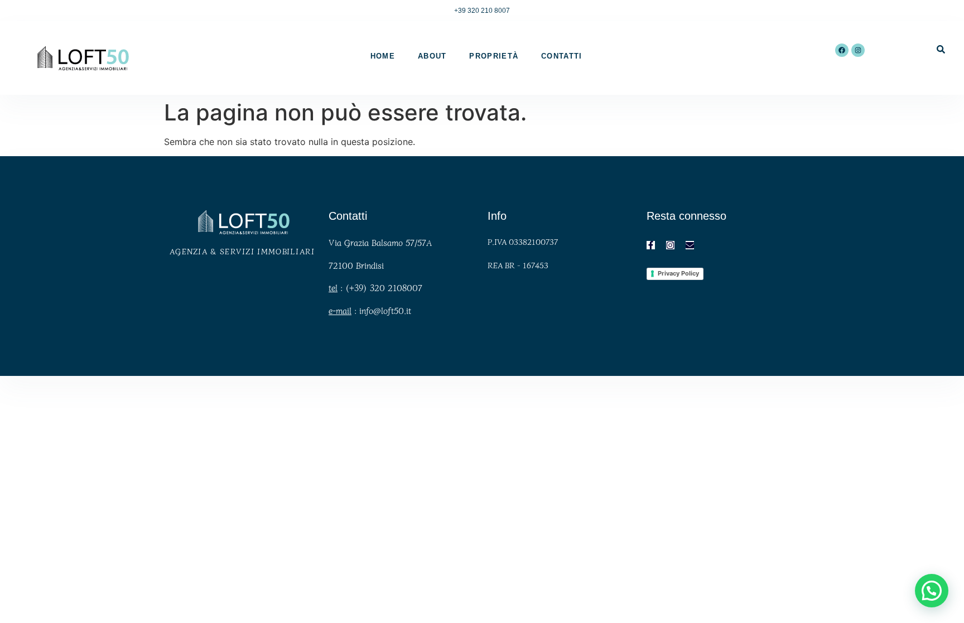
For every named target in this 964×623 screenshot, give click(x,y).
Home (382, 56)
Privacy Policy (678, 273)
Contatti (561, 56)
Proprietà (493, 56)
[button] (931, 590)
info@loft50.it (385, 310)
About (432, 56)
